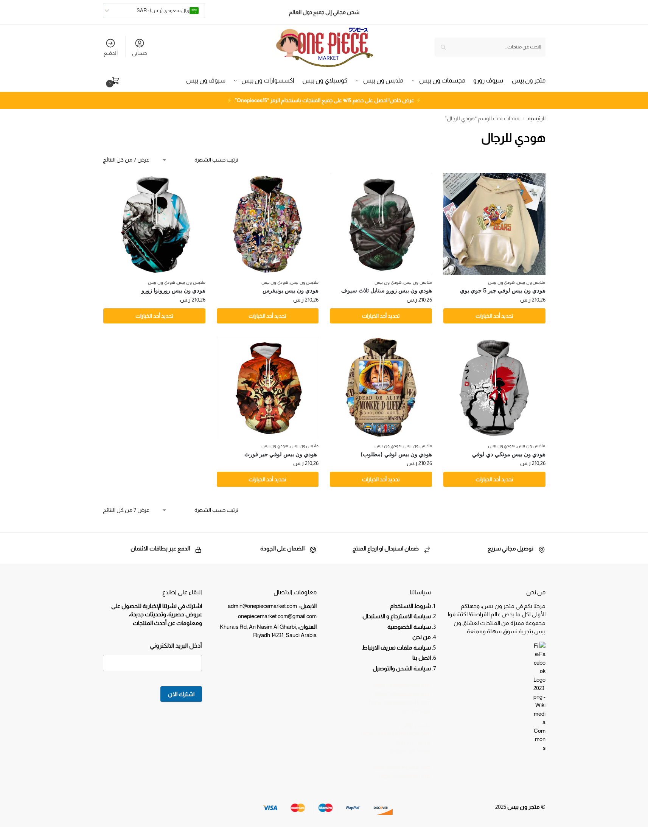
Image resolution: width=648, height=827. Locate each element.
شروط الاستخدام (410, 606)
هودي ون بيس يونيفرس (291, 290)
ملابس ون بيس (531, 282)
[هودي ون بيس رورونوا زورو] (154, 224)
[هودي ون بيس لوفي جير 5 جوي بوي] (494, 224)
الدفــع (111, 53)
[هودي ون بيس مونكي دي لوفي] (494, 388)
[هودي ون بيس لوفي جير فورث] (268, 388)
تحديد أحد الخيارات (494, 316)
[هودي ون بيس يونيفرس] (268, 224)
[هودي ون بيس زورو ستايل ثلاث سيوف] (381, 224)
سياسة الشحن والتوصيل (402, 668)
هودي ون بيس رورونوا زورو (173, 290)
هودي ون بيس (501, 282)
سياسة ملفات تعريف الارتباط (396, 647)
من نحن (421, 637)
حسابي (139, 53)
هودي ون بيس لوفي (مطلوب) (396, 454)
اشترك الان (181, 694)
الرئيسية (536, 118)
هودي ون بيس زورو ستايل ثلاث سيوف (386, 290)
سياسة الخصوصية (409, 626)
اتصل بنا (421, 657)
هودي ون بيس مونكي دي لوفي (508, 454)
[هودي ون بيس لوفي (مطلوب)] (381, 388)
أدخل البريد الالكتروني (176, 645)
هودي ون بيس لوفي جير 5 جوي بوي (502, 290)
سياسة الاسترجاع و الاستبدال (396, 616)
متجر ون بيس (523, 807)
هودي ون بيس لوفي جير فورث (281, 454)
